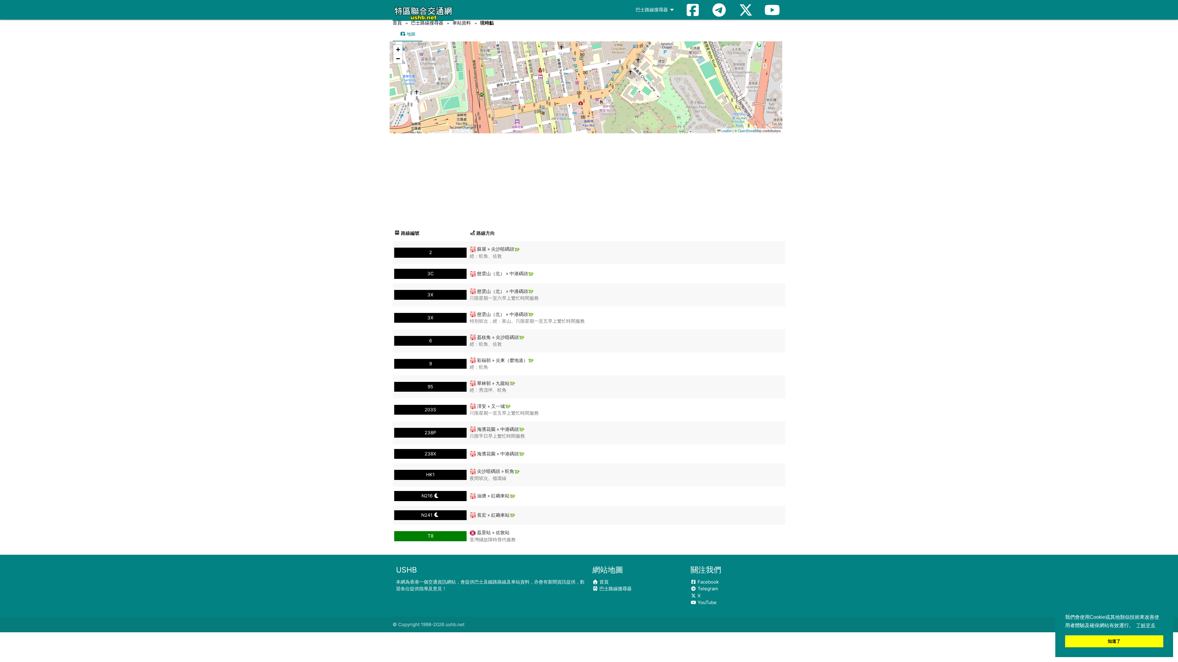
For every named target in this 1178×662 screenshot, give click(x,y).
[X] (746, 10)
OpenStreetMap (750, 130)
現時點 (487, 23)
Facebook (707, 582)
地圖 (410, 33)
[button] (586, 81)
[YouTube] (772, 10)
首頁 (397, 23)
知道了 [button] (1114, 641)
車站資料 (461, 23)
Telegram (707, 589)
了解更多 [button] (1146, 625)
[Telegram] (719, 10)
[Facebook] (692, 10)
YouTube (706, 602)
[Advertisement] (589, 179)
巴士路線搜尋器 (652, 10)
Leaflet (726, 130)
